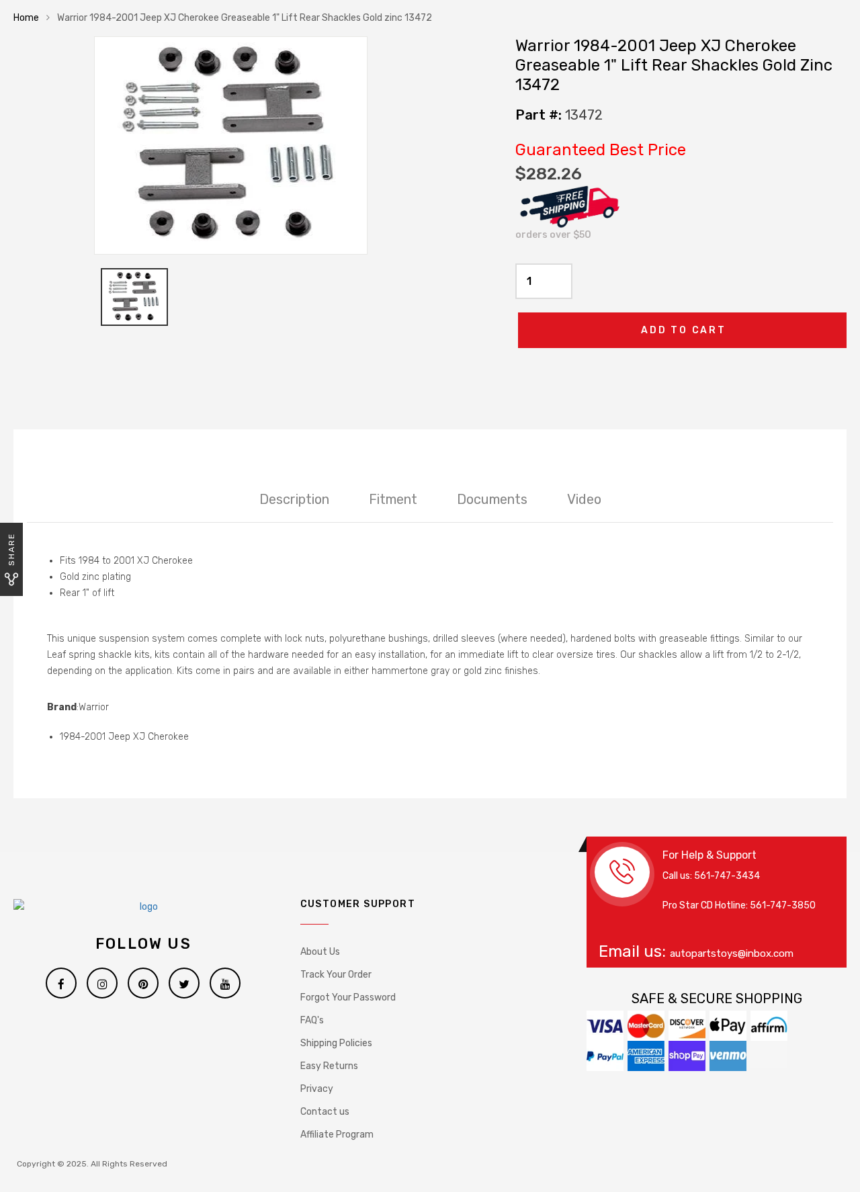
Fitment (393, 499)
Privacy (316, 1089)
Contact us (324, 1111)
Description (294, 499)
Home (26, 18)
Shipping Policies (336, 1043)
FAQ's (312, 1020)
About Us (320, 951)
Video (584, 499)
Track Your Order (336, 974)
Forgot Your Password (348, 997)
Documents (492, 499)
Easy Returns (329, 1066)
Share (11, 549)
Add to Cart (683, 330)
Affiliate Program (337, 1134)
